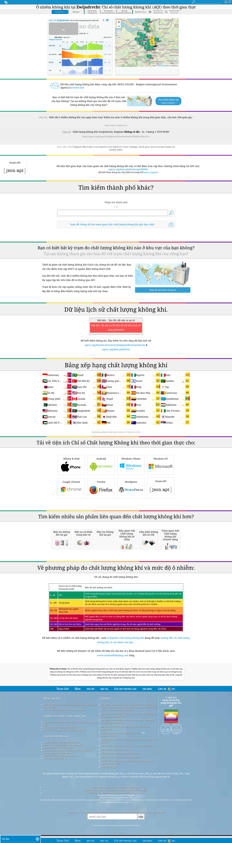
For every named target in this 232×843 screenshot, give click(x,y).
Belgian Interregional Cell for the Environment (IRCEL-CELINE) (115, 790)
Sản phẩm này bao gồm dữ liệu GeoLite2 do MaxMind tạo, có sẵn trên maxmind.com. (128, 714)
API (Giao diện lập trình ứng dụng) (60, 755)
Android (101, 458)
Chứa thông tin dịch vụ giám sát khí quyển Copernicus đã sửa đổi (128, 740)
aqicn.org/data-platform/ (116, 349)
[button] (152, 45)
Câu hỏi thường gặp (56, 736)
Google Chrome (71, 481)
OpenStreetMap (163, 65)
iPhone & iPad (71, 458)
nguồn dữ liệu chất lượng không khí (61, 742)
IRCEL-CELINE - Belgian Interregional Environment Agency (115, 792)
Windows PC (160, 458)
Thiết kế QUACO (108, 767)
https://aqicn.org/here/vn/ (116, 125)
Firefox (101, 481)
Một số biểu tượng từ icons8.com (116, 749)
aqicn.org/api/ (150, 172)
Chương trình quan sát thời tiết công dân (120, 732)
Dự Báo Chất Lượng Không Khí (58, 747)
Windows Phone (131, 458)
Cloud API (160, 481)
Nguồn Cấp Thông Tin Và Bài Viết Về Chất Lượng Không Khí (70, 723)
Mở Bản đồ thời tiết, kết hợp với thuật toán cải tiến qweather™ (125, 727)
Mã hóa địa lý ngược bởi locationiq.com (120, 753)
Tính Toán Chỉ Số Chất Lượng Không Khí (63, 744)
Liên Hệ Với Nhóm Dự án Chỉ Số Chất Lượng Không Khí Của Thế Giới (70, 705)
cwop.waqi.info (108, 735)
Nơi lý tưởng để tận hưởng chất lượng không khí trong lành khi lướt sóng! (127, 762)
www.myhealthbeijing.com (113, 655)
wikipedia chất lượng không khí (125, 637)
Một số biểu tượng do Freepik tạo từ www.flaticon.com (127, 745)
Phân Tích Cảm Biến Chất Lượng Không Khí (64, 730)
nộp (140, 816)
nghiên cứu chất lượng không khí (65, 716)
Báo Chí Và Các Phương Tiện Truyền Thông (64, 709)
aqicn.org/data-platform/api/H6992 (128, 169)
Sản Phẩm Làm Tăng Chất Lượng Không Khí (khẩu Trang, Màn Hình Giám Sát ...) (68, 751)
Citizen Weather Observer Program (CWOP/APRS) (115, 787)
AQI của (59, 20)
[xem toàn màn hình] (107, 20)
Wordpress (131, 481)
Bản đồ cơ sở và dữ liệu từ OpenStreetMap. (121, 756)
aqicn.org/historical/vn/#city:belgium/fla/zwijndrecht (115, 345)
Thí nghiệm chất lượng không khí (60, 727)
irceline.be (76, 87)
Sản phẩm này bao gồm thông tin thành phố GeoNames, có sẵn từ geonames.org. (128, 721)
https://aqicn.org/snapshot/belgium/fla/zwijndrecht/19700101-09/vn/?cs (116, 136)
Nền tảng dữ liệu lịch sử (55, 758)
